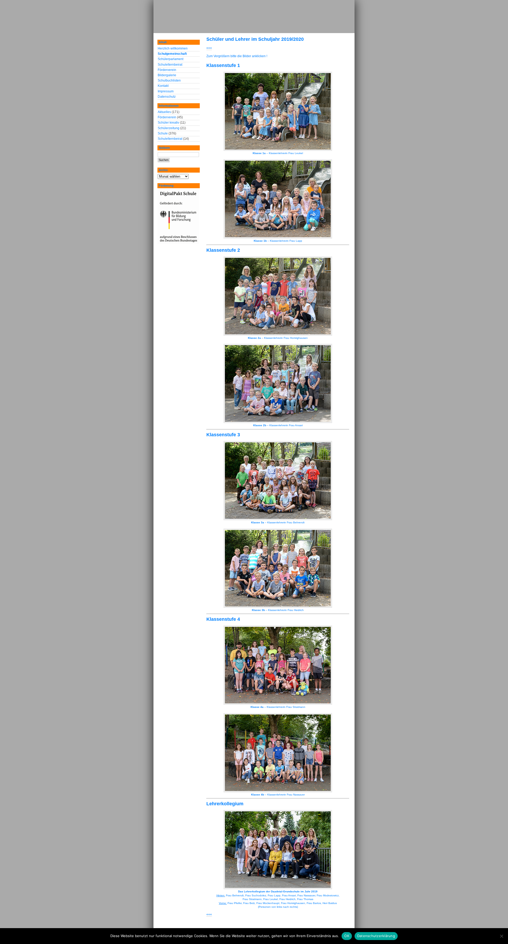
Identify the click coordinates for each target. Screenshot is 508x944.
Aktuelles (164, 112)
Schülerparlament (170, 59)
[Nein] (501, 936)
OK (346, 936)
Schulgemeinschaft (172, 54)
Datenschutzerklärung (376, 936)
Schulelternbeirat (170, 64)
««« (209, 48)
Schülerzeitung (168, 128)
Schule (163, 133)
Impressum (166, 91)
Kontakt (163, 86)
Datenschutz (167, 96)
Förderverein (167, 70)
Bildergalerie (167, 75)
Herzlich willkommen (173, 48)
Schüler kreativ (168, 122)
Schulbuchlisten (169, 80)
